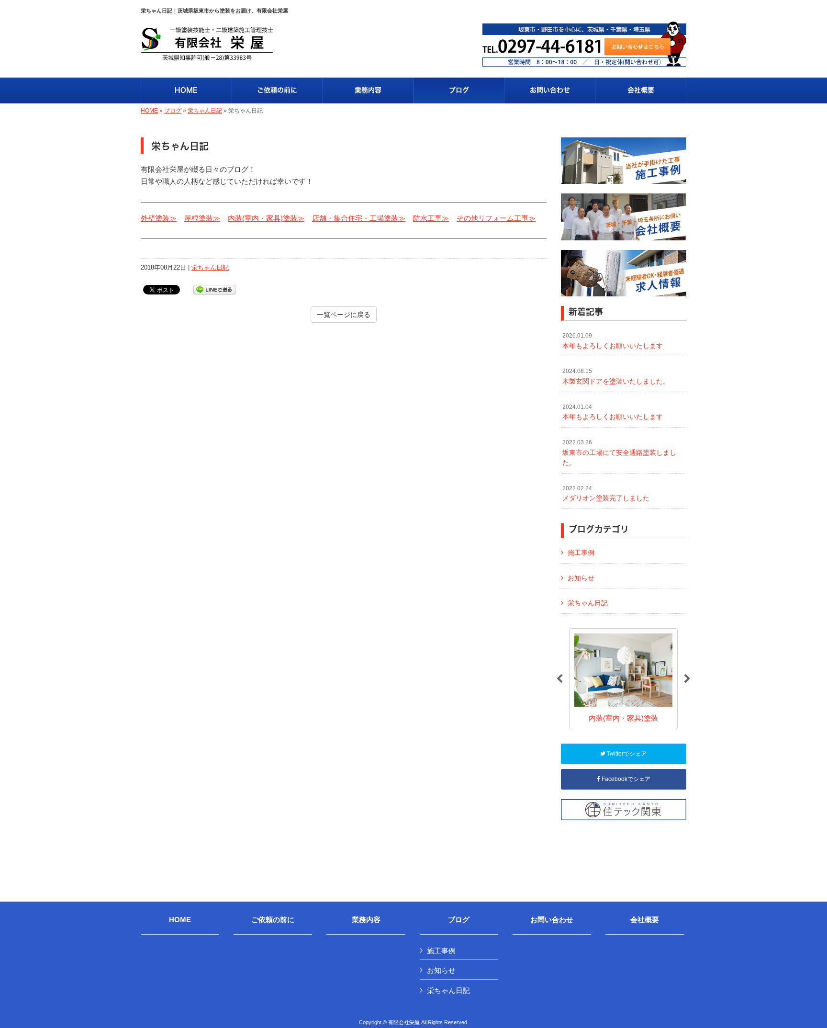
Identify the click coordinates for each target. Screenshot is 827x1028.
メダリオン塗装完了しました (605, 493)
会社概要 (644, 920)
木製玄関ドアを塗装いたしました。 (616, 376)
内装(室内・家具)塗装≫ (266, 218)
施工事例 (581, 552)
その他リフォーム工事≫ (496, 218)
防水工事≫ (431, 218)
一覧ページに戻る (343, 314)
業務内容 (366, 920)
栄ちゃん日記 (205, 110)
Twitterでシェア (626, 753)
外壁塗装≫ (159, 218)
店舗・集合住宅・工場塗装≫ (358, 218)
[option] (623, 678)
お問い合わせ (551, 920)
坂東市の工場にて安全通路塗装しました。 (619, 452)
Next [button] (687, 679)
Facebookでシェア (625, 779)
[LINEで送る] (214, 289)
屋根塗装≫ (202, 218)
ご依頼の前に (272, 920)
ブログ (172, 110)
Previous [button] (559, 679)
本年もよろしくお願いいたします (612, 341)
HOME (149, 110)
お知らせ (581, 578)
